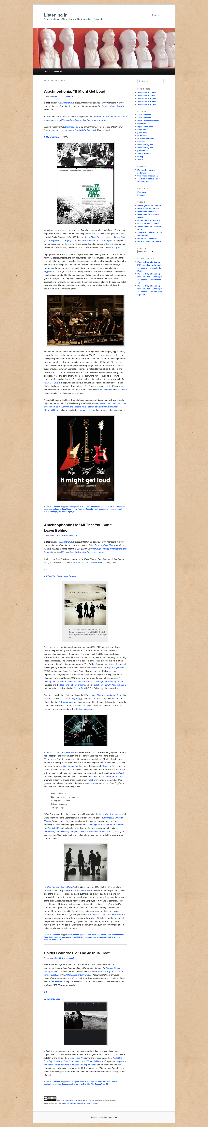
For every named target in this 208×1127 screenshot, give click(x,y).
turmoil (57, 1064)
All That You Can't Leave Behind (98, 934)
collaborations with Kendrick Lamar (110, 684)
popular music (90, 937)
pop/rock (114, 509)
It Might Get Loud (52, 137)
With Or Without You (96, 1061)
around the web (99, 119)
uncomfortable (81, 688)
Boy (94, 667)
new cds (141, 141)
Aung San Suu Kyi (114, 776)
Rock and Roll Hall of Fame (72, 684)
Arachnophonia (65, 102)
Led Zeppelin (53, 240)
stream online (86, 410)
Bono (46, 937)
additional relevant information (78, 974)
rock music (101, 937)
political (122, 1061)
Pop (58, 758)
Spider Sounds (62, 1084)
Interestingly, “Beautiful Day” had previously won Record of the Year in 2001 (78, 831)
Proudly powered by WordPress (104, 1117)
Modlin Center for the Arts (148, 220)
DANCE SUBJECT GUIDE (148, 208)
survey (140, 156)
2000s (69, 934)
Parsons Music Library (111, 105)
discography (66, 701)
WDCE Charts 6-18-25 (146, 101)
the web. (103, 552)
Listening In (55, 15)
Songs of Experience (114, 667)
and (45, 1064)
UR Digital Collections (147, 238)
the (77, 1064)
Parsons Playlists (145, 144)
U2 (74, 240)
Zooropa (48, 758)
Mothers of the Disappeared (67, 1061)
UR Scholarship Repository (149, 241)
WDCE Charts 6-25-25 (146, 98)
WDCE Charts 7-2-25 (146, 95)
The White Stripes (103, 240)
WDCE (140, 159)
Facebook (141, 192)
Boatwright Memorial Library (149, 205)
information (81, 552)
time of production (88, 1064)
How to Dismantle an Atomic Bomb (106, 695)
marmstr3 (71, 96)
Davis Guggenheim (92, 506)
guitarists (57, 509)
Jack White (87, 240)
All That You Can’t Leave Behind (87, 562)
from (89, 552)
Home (47, 71)
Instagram (141, 195)
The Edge (65, 240)
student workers (113, 937)
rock (54, 1084)
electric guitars (119, 506)
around (95, 552)
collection (57, 937)
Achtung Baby (73, 698)
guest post (48, 509)
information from (83, 119)
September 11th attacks (110, 814)
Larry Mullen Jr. (78, 937)
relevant (72, 552)
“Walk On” (92, 779)
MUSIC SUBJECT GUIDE (148, 223)
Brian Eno (89, 1081)
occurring (65, 1064)
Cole (82, 506)
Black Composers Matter (148, 120)
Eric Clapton (121, 389)
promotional (142, 150)
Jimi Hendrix (105, 389)
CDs (95, 1081)
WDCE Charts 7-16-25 (146, 92)
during (73, 1064)
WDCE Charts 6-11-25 (146, 104)
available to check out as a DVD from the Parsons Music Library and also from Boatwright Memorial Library (85, 407)
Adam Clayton (78, 934)
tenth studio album (84, 708)
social (50, 1064)
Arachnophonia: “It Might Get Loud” (75, 91)
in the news (142, 135)
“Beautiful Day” (109, 765)
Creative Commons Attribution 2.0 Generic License (80, 1103)
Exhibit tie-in (143, 129)
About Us (58, 71)
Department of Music (146, 211)
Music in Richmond (146, 138)
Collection (56, 506)
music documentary (102, 509)
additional (63, 552)
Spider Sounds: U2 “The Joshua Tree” (77, 952)
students (47, 939)
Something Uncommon (147, 175)
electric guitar (114, 247)
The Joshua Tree (71, 765)
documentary (106, 506)
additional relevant (67, 119)
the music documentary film (74, 130)
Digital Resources (145, 126)
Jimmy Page (120, 237)
